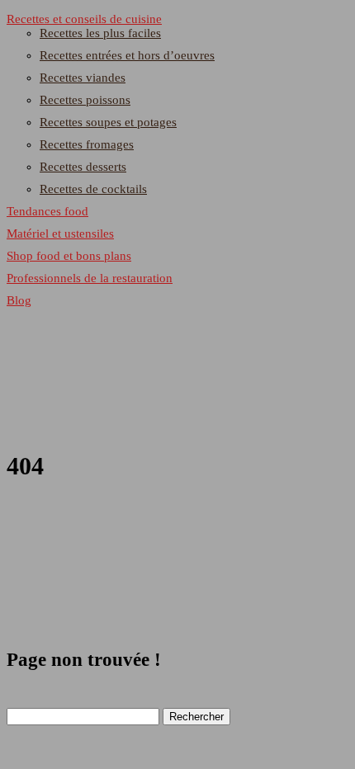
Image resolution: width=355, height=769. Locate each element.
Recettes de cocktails (93, 189)
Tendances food (47, 211)
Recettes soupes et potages (108, 122)
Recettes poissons (85, 99)
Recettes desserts (83, 166)
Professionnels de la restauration (90, 278)
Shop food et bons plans (69, 255)
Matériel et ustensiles (60, 233)
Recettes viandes (82, 77)
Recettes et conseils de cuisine (84, 19)
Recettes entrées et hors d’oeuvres (127, 55)
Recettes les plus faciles (100, 33)
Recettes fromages (87, 144)
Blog (19, 300)
